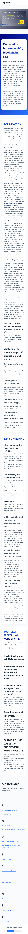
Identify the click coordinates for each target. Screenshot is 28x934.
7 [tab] (17, 25)
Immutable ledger (7, 882)
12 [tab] (13, 27)
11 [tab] (10, 27)
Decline (17, 931)
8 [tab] (20, 25)
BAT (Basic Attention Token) (10, 810)
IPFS (3, 886)
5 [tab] (13, 25)
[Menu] (25, 2)
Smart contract (6, 910)
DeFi (18, 841)
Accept (10, 931)
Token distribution (7, 922)
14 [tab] (17, 27)
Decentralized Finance (8, 841)
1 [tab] (3, 25)
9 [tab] (22, 25)
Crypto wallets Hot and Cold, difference (13, 829)
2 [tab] (6, 25)
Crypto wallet (6, 826)
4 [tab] (10, 25)
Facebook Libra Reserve (9, 871)
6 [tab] (15, 25)
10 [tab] (24, 25)
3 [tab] (8, 25)
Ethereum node (6, 859)
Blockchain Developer (8, 814)
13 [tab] (15, 27)
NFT (3, 898)
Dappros (6, 2)
